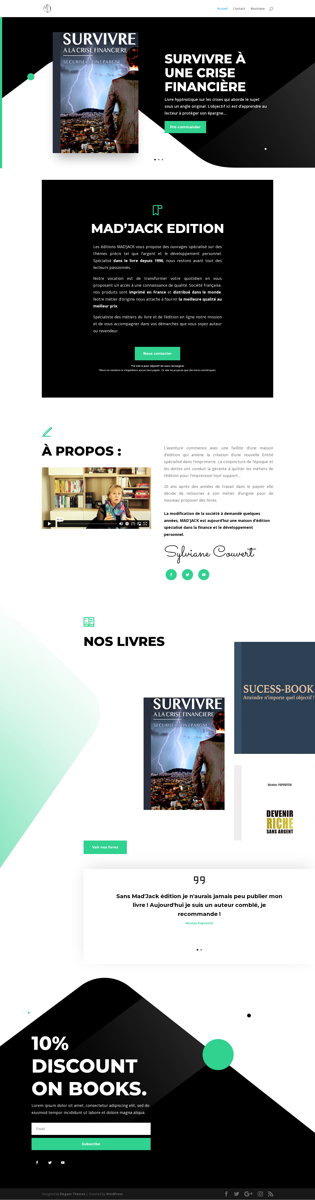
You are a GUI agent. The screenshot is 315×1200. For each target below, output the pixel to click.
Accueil (222, 8)
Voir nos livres (105, 847)
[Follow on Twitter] (187, 574)
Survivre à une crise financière (205, 72)
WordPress (114, 1194)
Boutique (258, 8)
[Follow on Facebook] (171, 574)
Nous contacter (157, 354)
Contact (239, 8)
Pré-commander (185, 127)
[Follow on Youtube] (203, 574)
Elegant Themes (72, 1194)
